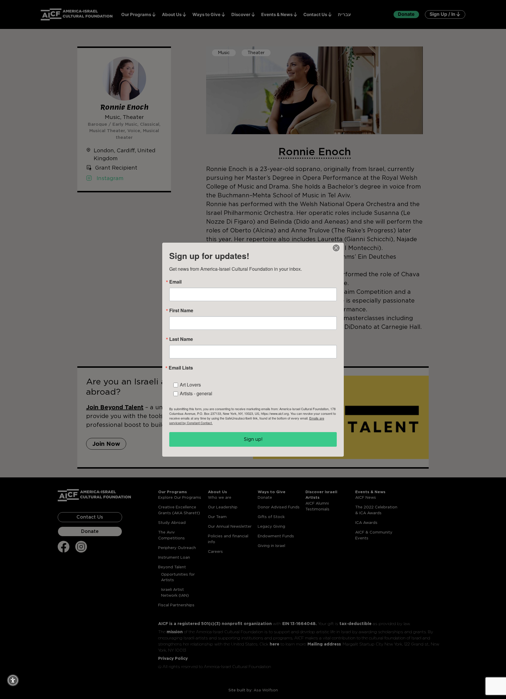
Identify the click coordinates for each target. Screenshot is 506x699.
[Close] (336, 247)
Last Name (181, 339)
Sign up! (253, 439)
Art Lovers (190, 384)
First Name (181, 310)
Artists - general (196, 393)
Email (175, 281)
